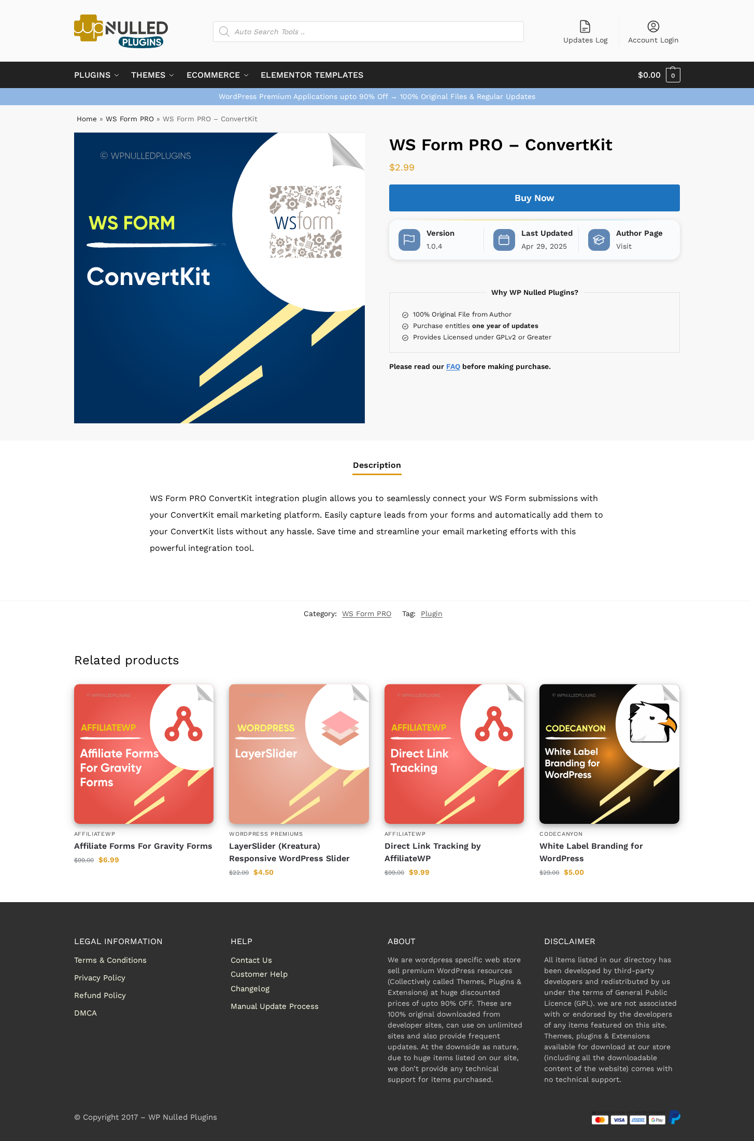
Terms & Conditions (110, 960)
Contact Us (251, 960)
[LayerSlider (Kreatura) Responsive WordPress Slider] (299, 754)
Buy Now (534, 197)
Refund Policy (100, 995)
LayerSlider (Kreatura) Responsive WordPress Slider (289, 852)
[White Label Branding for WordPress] (609, 754)
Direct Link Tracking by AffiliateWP (433, 852)
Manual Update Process (275, 1006)
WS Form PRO (130, 119)
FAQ (453, 366)
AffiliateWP (95, 834)
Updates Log (585, 40)
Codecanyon (560, 834)
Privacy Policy (99, 977)
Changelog (250, 988)
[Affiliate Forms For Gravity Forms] (144, 754)
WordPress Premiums (266, 834)
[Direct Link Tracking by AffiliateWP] (454, 754)
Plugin (432, 613)
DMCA (85, 1013)
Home (87, 119)
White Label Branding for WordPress (591, 852)
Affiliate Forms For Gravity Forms (143, 846)
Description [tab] (377, 465)
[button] (659, 75)
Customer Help (259, 974)
